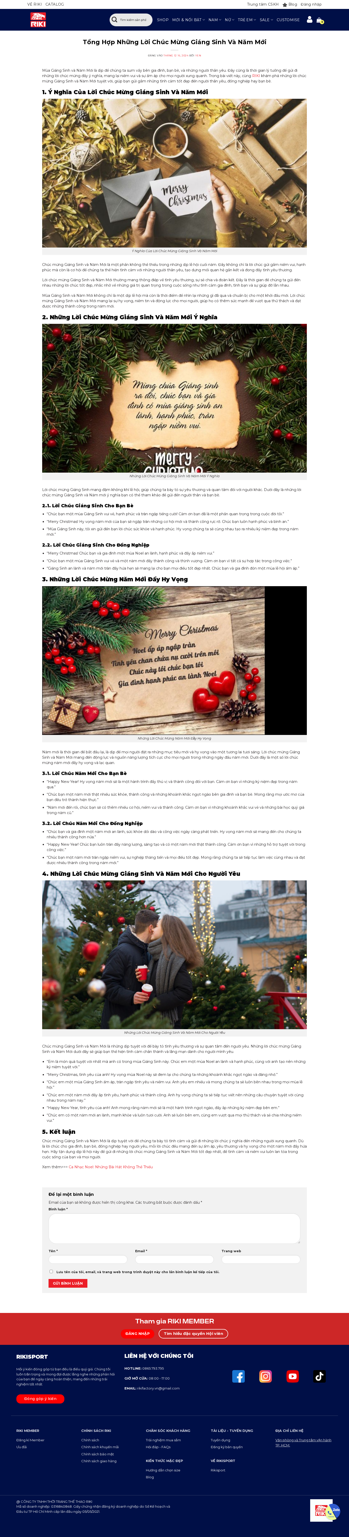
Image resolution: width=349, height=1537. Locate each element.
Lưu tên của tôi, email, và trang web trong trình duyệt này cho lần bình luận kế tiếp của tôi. (137, 1272)
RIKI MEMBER (27, 1431)
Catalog (54, 4)
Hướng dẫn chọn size (163, 1470)
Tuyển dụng (220, 1440)
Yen (198, 55)
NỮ (228, 20)
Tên (53, 1251)
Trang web (231, 1251)
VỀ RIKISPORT (223, 1461)
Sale (265, 20)
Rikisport (218, 1470)
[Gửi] (114, 20)
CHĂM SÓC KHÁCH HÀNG (168, 1431)
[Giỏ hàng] (319, 20)
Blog (292, 4)
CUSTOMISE (288, 20)
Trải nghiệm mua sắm (163, 1440)
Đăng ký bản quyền (227, 1447)
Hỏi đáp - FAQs (158, 1447)
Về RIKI (34, 4)
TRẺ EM (245, 20)
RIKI (256, 75)
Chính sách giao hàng (99, 1461)
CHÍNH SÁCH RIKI (96, 1431)
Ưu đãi (22, 1447)
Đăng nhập (311, 4)
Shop (163, 20)
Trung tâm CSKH (263, 4)
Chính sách (90, 1440)
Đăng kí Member (30, 1440)
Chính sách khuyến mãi (100, 1447)
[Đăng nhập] (309, 20)
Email (141, 1251)
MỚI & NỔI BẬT (187, 20)
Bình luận (58, 1209)
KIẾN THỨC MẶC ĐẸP (164, 1461)
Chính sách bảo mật (97, 1454)
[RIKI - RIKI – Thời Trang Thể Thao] (63, 20)
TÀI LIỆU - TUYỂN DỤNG (232, 1431)
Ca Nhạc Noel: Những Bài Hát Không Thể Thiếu (111, 1167)
